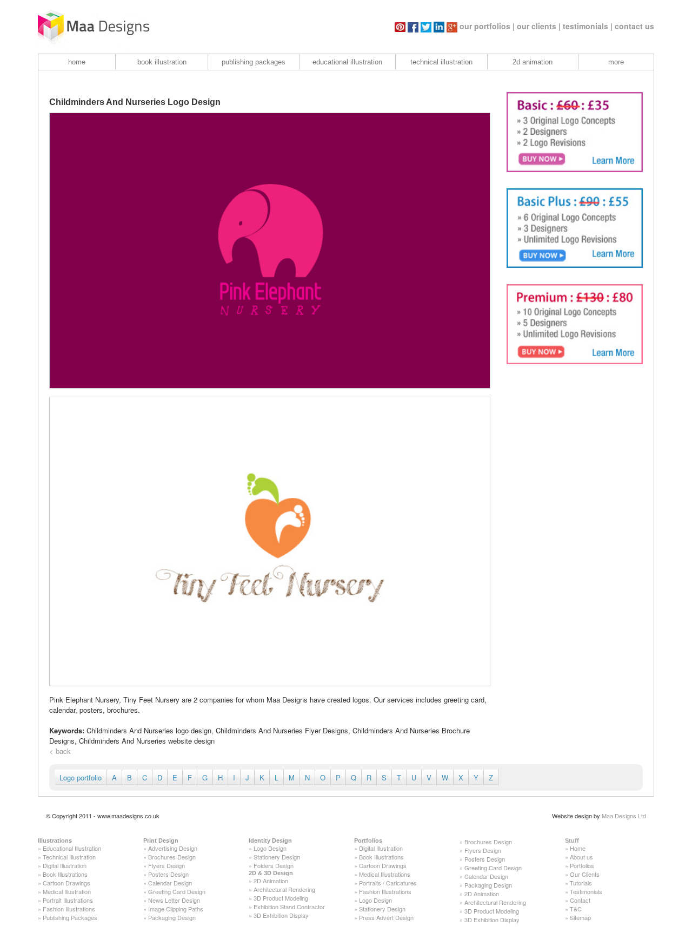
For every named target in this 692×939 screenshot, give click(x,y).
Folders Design (274, 865)
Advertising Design (172, 848)
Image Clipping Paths (175, 908)
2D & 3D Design (271, 873)
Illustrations (55, 840)
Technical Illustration (69, 856)
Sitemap (580, 917)
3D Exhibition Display (281, 915)
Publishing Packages (70, 917)
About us (581, 856)
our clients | (539, 26)
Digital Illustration (64, 865)
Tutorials (581, 882)
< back (60, 751)
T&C (576, 908)
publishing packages (253, 62)
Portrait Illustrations (68, 900)
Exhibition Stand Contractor (289, 906)
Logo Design (270, 848)
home (76, 62)
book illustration (162, 62)
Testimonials (586, 891)
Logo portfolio (80, 777)
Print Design (160, 840)
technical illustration (441, 62)
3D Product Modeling (281, 898)
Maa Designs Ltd (624, 815)
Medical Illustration (67, 891)
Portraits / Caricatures (388, 882)
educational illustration (347, 62)
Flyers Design (166, 865)
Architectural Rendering (284, 889)
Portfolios (368, 840)
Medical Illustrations (384, 874)
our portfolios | (487, 26)
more (616, 62)
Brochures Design (172, 856)
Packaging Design (172, 917)
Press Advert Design (386, 917)
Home (577, 848)
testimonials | (588, 26)
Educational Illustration (72, 848)
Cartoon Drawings (66, 882)
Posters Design (168, 874)
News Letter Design (174, 900)
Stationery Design (277, 856)
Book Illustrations (65, 874)
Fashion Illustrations (69, 908)
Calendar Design (170, 882)
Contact (580, 900)
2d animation (533, 62)
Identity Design (270, 840)
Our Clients (585, 874)
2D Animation (271, 880)
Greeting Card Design (176, 891)
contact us (634, 26)
